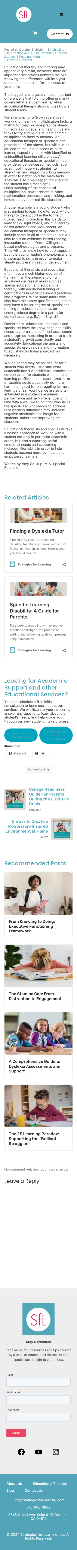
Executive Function (53, 53)
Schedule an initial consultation (56, 735)
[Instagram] (56, 1452)
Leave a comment (19, 60)
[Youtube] (38, 1452)
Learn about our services (21, 735)
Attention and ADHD (24, 53)
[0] (35, 33)
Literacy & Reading (17, 56)
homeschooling (38, 769)
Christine (58, 49)
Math (36, 56)
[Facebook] (21, 1452)
